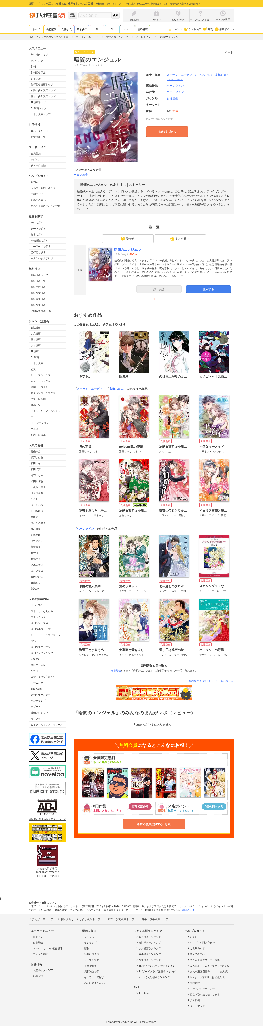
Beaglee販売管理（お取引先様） (208, 977)
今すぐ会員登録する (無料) (154, 824)
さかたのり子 (38, 523)
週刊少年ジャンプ (41, 629)
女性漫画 (36, 327)
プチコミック (38, 617)
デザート (36, 706)
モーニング (37, 682)
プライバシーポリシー (202, 988)
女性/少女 (66, 29)
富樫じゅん (116, 388)
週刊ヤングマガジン (42, 623)
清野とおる (37, 541)
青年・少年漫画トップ (43, 96)
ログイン (36, 159)
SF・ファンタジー (41, 423)
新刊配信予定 (38, 72)
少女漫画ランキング (150, 948)
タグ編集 (82, 174)
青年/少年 (82, 29)
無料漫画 (143, 29)
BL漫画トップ (38, 108)
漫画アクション (39, 712)
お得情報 (38, 976)
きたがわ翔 (37, 505)
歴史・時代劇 (38, 399)
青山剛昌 (36, 451)
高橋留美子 (37, 558)
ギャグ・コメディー (42, 381)
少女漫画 (36, 333)
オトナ (127, 29)
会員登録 (36, 153)
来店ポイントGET (41, 131)
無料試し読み (167, 131)
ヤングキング (38, 700)
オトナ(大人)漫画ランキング (154, 977)
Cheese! (35, 659)
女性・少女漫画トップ (43, 90)
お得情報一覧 (38, 136)
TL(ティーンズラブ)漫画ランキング (158, 965)
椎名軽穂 (36, 529)
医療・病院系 (38, 434)
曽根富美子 (37, 546)
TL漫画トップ (38, 102)
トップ (36, 29)
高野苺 (34, 552)
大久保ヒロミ (38, 487)
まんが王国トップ (42, 919)
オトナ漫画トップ (41, 114)
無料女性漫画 (38, 287)
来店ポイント (226, 29)
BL (112, 29)
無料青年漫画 (38, 299)
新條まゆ (36, 535)
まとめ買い (182, 238)
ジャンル (177, 29)
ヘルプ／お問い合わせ (43, 188)
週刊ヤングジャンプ (42, 653)
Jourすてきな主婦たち (43, 676)
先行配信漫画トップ (42, 84)
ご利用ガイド (38, 194)
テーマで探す (38, 228)
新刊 (210, 29)
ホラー (34, 417)
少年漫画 (36, 345)
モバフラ (36, 718)
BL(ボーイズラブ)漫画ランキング (157, 971)
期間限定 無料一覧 (41, 310)
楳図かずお (37, 481)
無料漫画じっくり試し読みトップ (80, 919)
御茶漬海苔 (37, 493)
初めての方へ (38, 200)
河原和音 (36, 499)
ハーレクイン (175, 92)
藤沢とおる (37, 576)
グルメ (34, 428)
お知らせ (36, 182)
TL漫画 (35, 351)
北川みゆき (37, 511)
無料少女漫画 (38, 293)
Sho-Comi (36, 688)
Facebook (144, 993)
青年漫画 (36, 339)
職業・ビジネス (39, 387)
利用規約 (195, 983)
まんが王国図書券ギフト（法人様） (210, 971)
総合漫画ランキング (150, 937)
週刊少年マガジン (41, 647)
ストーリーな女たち (42, 611)
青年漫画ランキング (150, 954)
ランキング (194, 29)
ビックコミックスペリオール (47, 724)
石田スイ (36, 463)
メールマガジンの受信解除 (47, 948)
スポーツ (36, 405)
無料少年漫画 (38, 304)
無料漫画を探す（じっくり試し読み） (211, 680)
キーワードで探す (41, 246)
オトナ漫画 (37, 363)
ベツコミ (36, 670)
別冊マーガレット (41, 665)
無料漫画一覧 (38, 281)
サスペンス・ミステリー (44, 393)
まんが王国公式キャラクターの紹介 (210, 965)
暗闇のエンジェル (127, 249)
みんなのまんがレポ (42, 258)
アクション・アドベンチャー (47, 411)
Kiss (33, 641)
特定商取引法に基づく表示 (205, 994)
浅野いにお (37, 457)
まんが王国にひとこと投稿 (45, 206)
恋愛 (33, 369)
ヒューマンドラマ (41, 375)
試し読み (159, 289)
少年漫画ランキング (150, 960)
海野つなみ (37, 475)
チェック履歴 (38, 165)
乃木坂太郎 (37, 564)
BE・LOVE (37, 605)
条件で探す (37, 222)
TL (97, 29)
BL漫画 (35, 357)
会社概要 (195, 1000)
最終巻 (130, 238)
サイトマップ (197, 1006)
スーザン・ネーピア (190, 74)
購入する (208, 289)
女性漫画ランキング (150, 942)
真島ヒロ (36, 582)
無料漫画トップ (39, 54)
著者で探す (37, 234)
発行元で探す (38, 252)
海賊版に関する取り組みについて (47, 819)
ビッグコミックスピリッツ (45, 635)
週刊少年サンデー (41, 694)
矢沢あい (36, 588)
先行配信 (51, 29)
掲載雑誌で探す (39, 240)
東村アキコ (37, 570)
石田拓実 (36, 469)
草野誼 (34, 517)
